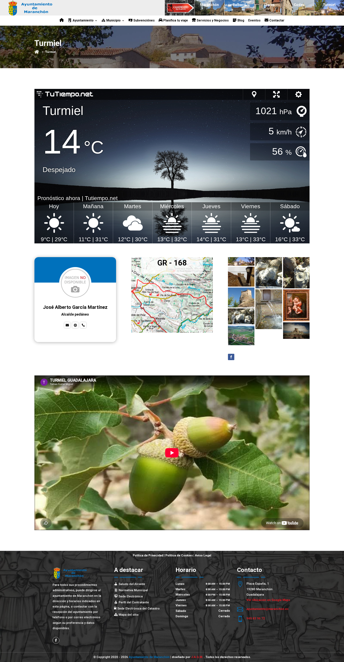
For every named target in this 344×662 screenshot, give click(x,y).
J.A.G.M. (197, 657)
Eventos (254, 20)
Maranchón (209, 5)
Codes (299, 5)
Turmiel (329, 5)
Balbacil (239, 5)
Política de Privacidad (148, 555)
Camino (179, 5)
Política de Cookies (179, 555)
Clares (269, 5)
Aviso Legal (203, 555)
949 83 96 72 (255, 618)
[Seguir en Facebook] (231, 357)
